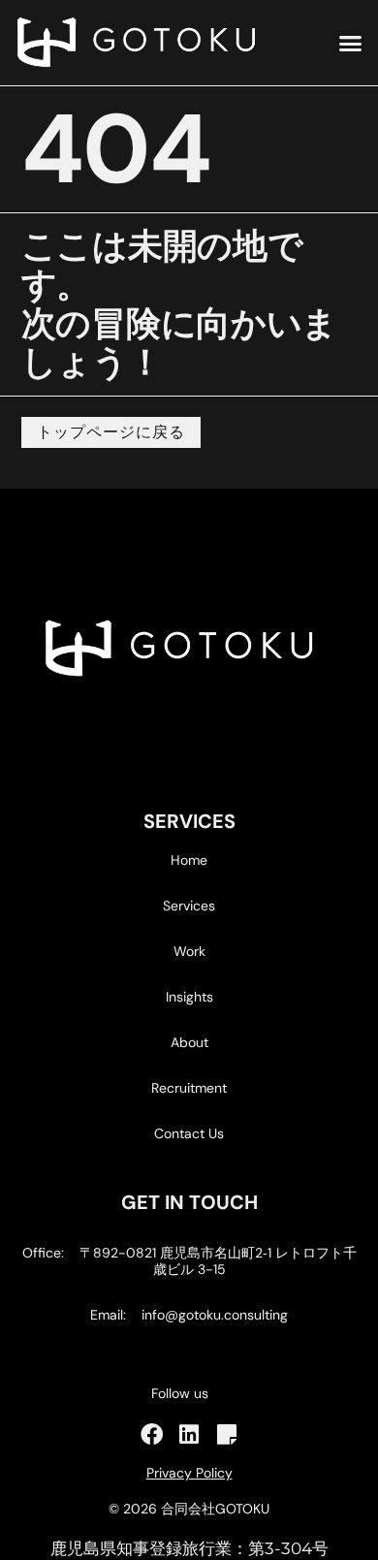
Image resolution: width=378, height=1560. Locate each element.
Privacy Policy (189, 1472)
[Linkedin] (189, 1434)
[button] (350, 42)
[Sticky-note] (227, 1434)
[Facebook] (152, 1434)
